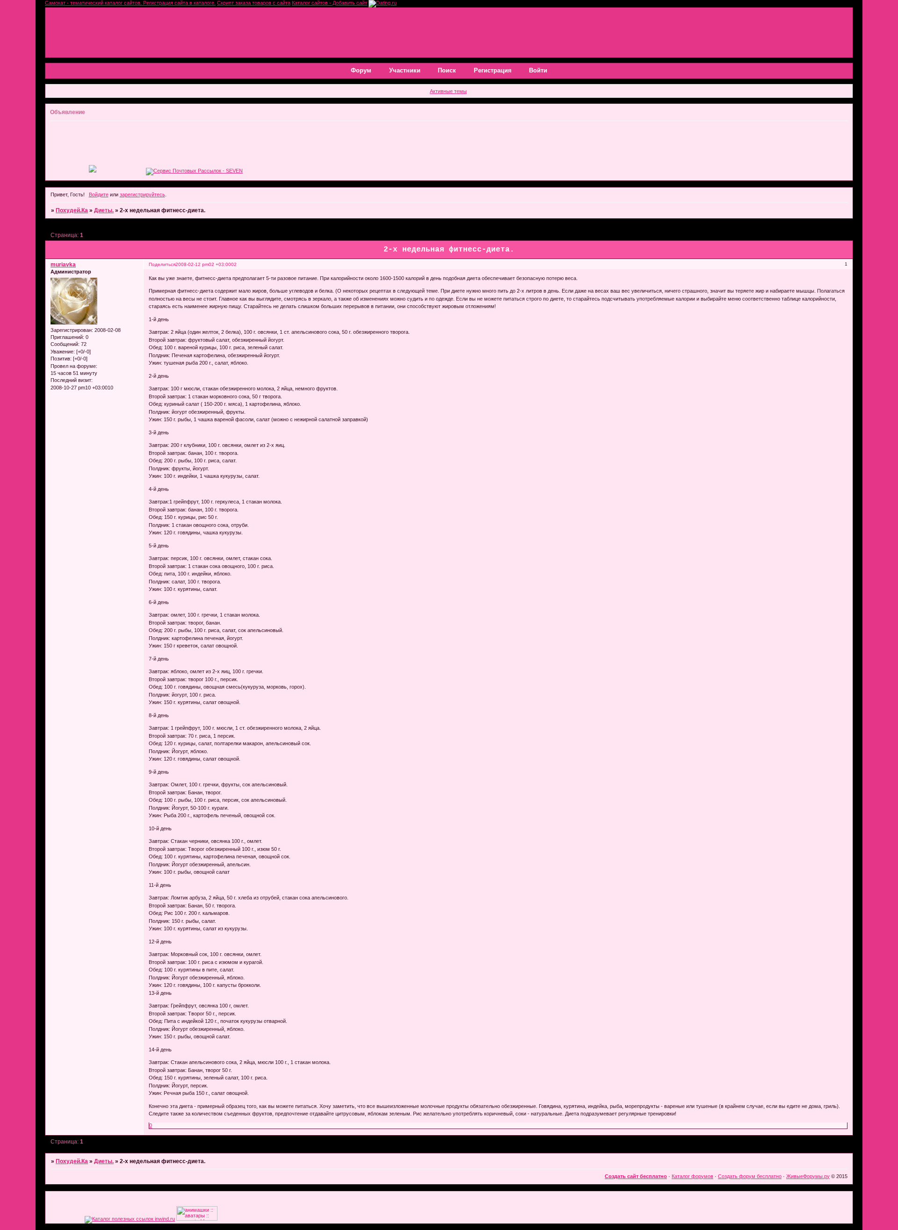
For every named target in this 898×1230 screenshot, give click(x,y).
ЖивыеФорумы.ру (808, 1176)
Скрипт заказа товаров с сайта (253, 3)
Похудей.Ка (72, 210)
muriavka (63, 264)
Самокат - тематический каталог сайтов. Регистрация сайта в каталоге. (130, 3)
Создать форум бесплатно (750, 1176)
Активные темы (448, 91)
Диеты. (104, 210)
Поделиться (162, 264)
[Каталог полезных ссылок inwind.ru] (130, 1219)
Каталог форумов (692, 1176)
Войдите (99, 194)
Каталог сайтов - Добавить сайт (329, 3)
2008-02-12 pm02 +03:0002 (206, 264)
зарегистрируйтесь (142, 194)
